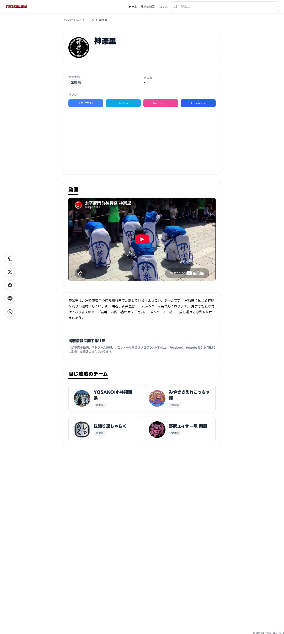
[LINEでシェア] (10, 298)
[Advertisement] (142, 138)
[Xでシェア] (10, 272)
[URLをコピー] (10, 259)
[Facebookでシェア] (10, 285)
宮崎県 (76, 82)
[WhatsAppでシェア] (10, 312)
